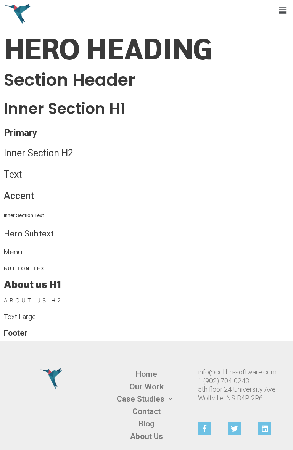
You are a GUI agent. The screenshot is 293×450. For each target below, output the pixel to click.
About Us (146, 436)
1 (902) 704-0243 (223, 381)
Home (146, 374)
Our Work (146, 386)
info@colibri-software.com (237, 372)
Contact (146, 411)
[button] (282, 11)
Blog (146, 423)
